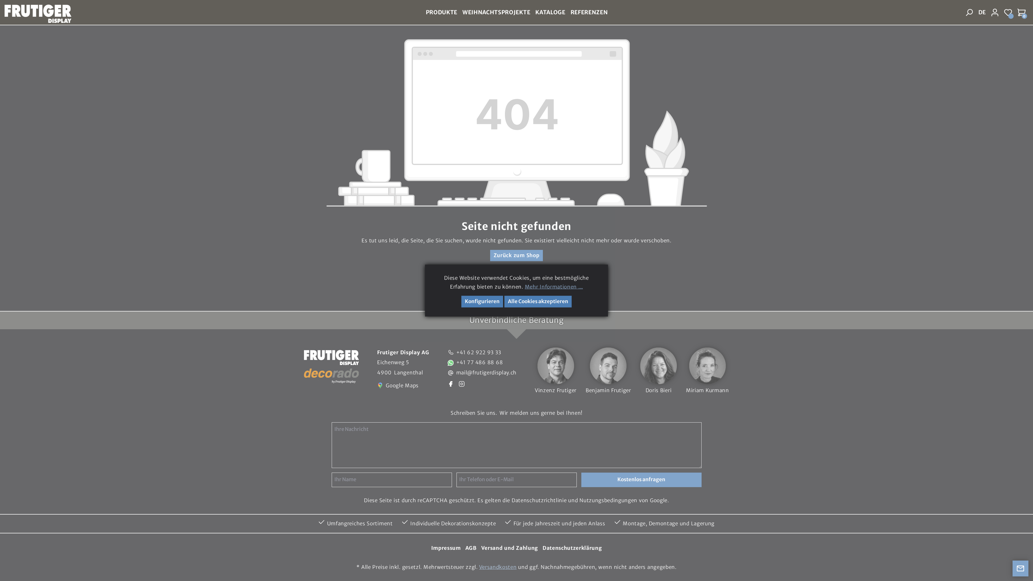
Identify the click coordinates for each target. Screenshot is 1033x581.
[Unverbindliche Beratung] (1021, 569)
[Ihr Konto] (995, 12)
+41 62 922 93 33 (478, 352)
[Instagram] (462, 383)
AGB (471, 548)
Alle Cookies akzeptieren (538, 301)
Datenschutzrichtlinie (539, 500)
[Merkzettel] (1008, 12)
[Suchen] (969, 12)
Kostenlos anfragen (641, 479)
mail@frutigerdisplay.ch (486, 373)
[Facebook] (451, 383)
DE (982, 12)
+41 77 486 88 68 (479, 362)
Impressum (446, 548)
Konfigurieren (482, 301)
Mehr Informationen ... (554, 287)
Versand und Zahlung (509, 548)
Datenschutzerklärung (572, 548)
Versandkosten (498, 567)
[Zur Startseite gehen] (35, 12)
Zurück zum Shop (517, 255)
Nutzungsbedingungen (608, 500)
